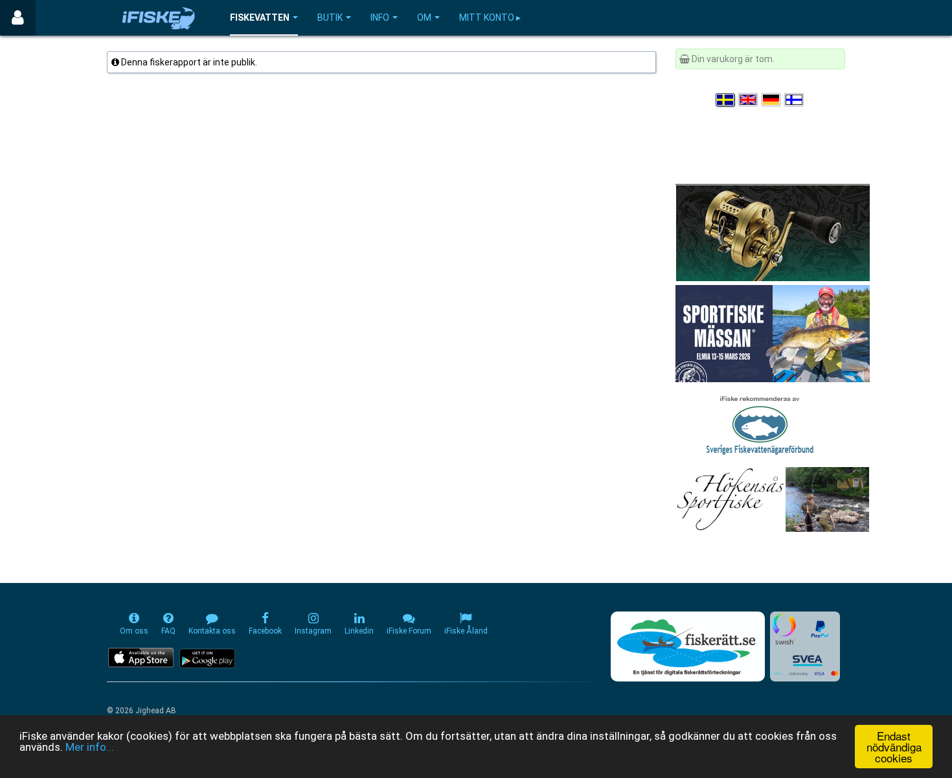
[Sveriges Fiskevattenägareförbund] (760, 423)
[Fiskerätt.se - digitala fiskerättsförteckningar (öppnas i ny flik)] (688, 646)
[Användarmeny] (18, 18)
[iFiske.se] (158, 18)
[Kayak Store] (772, 232)
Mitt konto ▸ (490, 17)
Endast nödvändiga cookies (894, 746)
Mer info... (89, 746)
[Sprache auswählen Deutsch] (772, 100)
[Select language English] (748, 100)
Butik (330, 17)
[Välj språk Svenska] (726, 100)
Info (379, 17)
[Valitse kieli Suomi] (794, 100)
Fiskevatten (259, 17)
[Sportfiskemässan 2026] (772, 333)
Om (424, 17)
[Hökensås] (772, 499)
